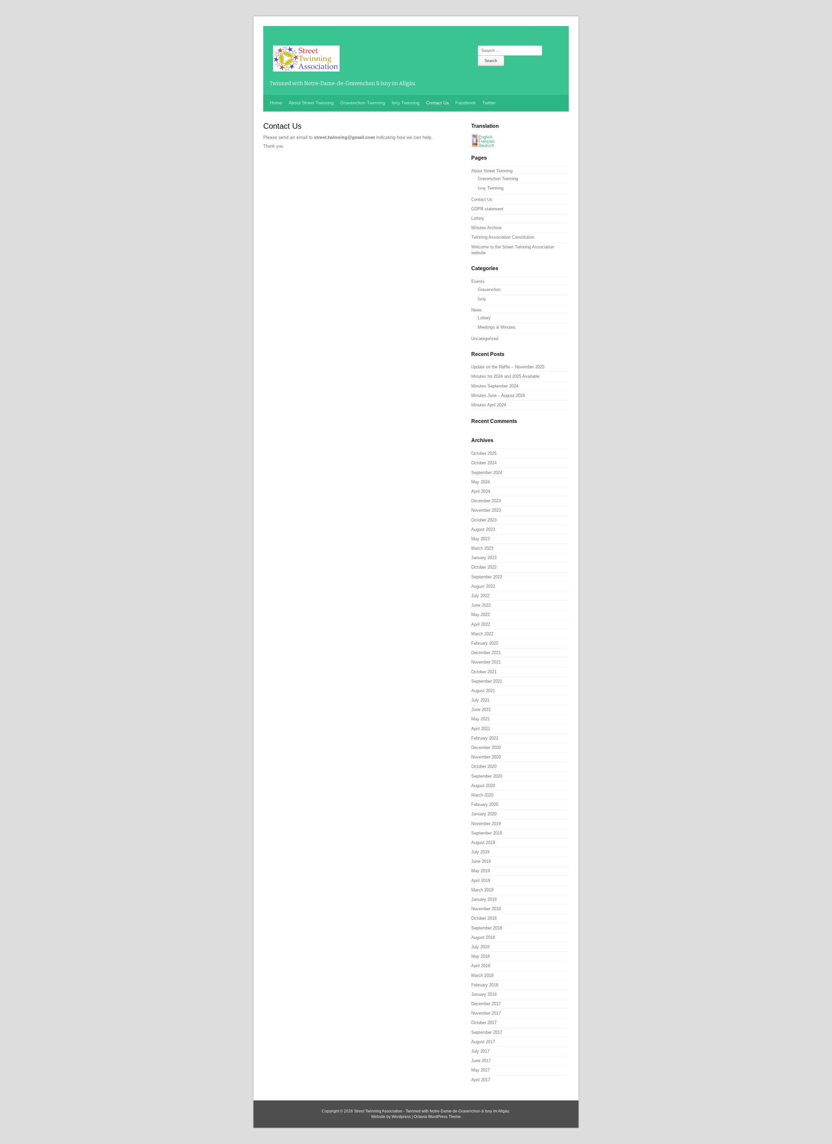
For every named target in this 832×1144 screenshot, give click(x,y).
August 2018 (483, 937)
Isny (482, 298)
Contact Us (437, 102)
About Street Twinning (311, 102)
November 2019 (486, 823)
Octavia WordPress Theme (437, 1116)
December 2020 (486, 747)
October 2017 (484, 1022)
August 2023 (483, 529)
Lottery (477, 218)
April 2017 (480, 1079)
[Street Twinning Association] (306, 68)
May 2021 (480, 719)
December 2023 (486, 500)
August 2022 (483, 586)
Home (276, 102)
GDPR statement (487, 208)
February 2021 (484, 738)
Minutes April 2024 (488, 404)
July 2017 (480, 1051)
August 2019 (483, 842)
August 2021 (483, 690)
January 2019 (484, 899)
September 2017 (486, 1032)
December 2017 (486, 1003)
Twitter (489, 102)
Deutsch (486, 145)
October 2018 (484, 918)
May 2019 (480, 870)
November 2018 (486, 908)
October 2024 (484, 462)
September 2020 (486, 776)
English (485, 137)
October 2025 (484, 453)
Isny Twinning (406, 102)
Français (486, 141)
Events (478, 281)
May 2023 (480, 538)
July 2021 (480, 700)
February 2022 (484, 643)
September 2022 (486, 576)
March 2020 (482, 795)
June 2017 (481, 1060)
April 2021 (480, 728)
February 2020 (484, 804)
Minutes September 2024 (494, 386)
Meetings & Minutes (496, 327)
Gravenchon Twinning (362, 102)
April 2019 (480, 880)
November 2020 (486, 757)
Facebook (465, 102)
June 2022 (481, 605)
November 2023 (486, 510)
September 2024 (486, 472)
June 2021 (481, 709)
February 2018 (484, 984)
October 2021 (484, 671)
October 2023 (484, 520)
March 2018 (482, 975)
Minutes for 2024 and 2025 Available (505, 376)
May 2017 (480, 1070)
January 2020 (484, 813)
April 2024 (480, 491)
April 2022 (480, 624)
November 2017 (486, 1013)
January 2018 (484, 994)
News (476, 310)
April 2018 (480, 965)
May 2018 (480, 956)
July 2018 (480, 946)
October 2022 (484, 567)
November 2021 (486, 662)
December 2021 (486, 652)
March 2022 (482, 633)
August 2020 (483, 785)
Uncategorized (484, 338)
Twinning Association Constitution (502, 237)
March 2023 (482, 548)
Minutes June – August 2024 (498, 395)
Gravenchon (489, 289)
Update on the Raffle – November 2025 (507, 366)
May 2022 (480, 614)
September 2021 (486, 681)
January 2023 (484, 557)
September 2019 (486, 833)
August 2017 (483, 1041)
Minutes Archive (486, 227)
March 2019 (482, 890)
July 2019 (480, 851)
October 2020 (484, 766)
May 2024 (480, 482)
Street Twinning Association (378, 1111)
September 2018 (486, 928)
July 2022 (480, 595)
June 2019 (481, 861)
